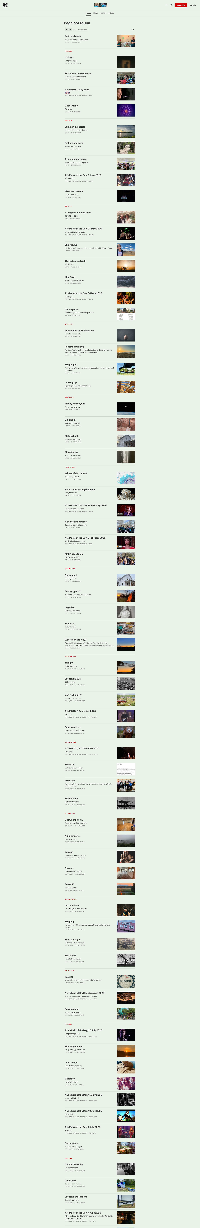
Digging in (70, 420)
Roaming (68, 1130)
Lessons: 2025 (73, 678)
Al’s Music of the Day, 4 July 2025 (82, 1127)
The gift (69, 662)
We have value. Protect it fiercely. (78, 594)
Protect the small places (74, 280)
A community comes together (77, 162)
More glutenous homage (75, 232)
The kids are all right (75, 261)
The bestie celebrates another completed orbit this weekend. (89, 248)
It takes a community (73, 439)
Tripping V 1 (71, 364)
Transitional (71, 798)
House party (71, 309)
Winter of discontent (76, 473)
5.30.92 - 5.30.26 (72, 216)
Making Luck (71, 436)
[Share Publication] (171, 5)
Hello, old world (71, 1082)
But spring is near (72, 476)
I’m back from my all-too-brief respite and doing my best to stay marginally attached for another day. (88, 351)
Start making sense (72, 610)
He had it (68, 714)
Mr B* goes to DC (74, 554)
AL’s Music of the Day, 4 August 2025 (84, 993)
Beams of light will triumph (76, 525)
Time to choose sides (73, 334)
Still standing (70, 682)
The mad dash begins (73, 871)
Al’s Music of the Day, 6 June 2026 (83, 175)
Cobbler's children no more (76, 823)
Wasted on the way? (75, 639)
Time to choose (71, 839)
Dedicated (70, 1180)
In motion (70, 780)
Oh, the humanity (74, 1164)
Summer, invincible (75, 127)
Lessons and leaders (76, 1196)
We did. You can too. (73, 698)
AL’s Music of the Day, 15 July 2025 (83, 1095)
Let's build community (74, 768)
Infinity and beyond (75, 403)
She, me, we (71, 245)
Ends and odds (73, 36)
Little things (71, 1062)
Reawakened (71, 1009)
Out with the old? (72, 802)
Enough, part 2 (73, 591)
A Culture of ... (72, 836)
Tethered (69, 623)
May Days (70, 277)
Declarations (71, 1143)
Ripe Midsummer (74, 1046)
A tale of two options (76, 521)
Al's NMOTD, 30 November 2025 (82, 748)
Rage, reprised (72, 727)
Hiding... (69, 57)
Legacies (69, 607)
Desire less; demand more (75, 855)
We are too (69, 264)
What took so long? (72, 1012)
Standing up (71, 452)
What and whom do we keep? (76, 39)
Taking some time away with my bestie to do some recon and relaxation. (89, 369)
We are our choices (72, 407)
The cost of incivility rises (75, 730)
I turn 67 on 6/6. (71, 194)
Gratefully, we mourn (73, 1066)
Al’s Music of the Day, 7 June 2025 (83, 1212)
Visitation (70, 1078)
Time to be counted (72, 959)
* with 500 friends (72, 557)
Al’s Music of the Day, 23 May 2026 (83, 228)
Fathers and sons (74, 143)
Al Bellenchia (76, 42)
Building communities (73, 1184)
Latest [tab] (68, 30)
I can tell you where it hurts (76, 909)
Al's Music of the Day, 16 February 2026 (86, 505)
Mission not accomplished (75, 76)
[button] (88, 13)
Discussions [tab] (82, 30)
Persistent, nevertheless (78, 73)
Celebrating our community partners (79, 312)
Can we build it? (73, 695)
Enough (69, 852)
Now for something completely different (81, 996)
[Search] (166, 5)
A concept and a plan (76, 159)
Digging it (69, 296)
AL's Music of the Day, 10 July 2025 (83, 1111)
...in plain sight (71, 60)
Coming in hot (70, 578)
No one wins (70, 178)
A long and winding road (78, 212)
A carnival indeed (72, 1098)
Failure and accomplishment (80, 489)
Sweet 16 (69, 884)
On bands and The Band (74, 509)
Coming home (70, 887)
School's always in (72, 1200)
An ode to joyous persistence (76, 130)
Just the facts (72, 905)
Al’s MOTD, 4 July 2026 (77, 89)
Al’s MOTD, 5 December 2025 (80, 711)
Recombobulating (74, 346)
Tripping (69, 921)
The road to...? (70, 1114)
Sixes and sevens (74, 191)
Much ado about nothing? (75, 541)
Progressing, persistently (75, 1050)
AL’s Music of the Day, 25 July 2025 (83, 1030)
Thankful (69, 764)
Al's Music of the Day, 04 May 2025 (83, 293)
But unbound (70, 627)
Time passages (73, 939)
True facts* (69, 751)
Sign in (193, 5)
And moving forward (73, 455)
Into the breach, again (73, 1146)
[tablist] (76, 29)
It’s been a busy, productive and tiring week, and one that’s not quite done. (88, 785)
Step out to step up (72, 423)
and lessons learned (73, 146)
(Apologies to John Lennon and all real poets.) (83, 980)
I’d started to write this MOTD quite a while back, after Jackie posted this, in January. (89, 1217)
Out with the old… (74, 819)
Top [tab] (74, 30)
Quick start (71, 575)
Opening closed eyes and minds (77, 386)
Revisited (68, 109)
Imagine (69, 977)
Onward (69, 868)
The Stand (70, 955)
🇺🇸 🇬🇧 (67, 93)
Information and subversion (79, 330)
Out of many (71, 105)
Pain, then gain (71, 493)
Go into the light (71, 1167)
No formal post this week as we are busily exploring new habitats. (87, 926)
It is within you (71, 666)
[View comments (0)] (82, 736)
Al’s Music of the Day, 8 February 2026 (85, 538)
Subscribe (181, 5)
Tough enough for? (72, 1033)
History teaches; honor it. (75, 943)
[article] (100, 41)
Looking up (71, 382)
